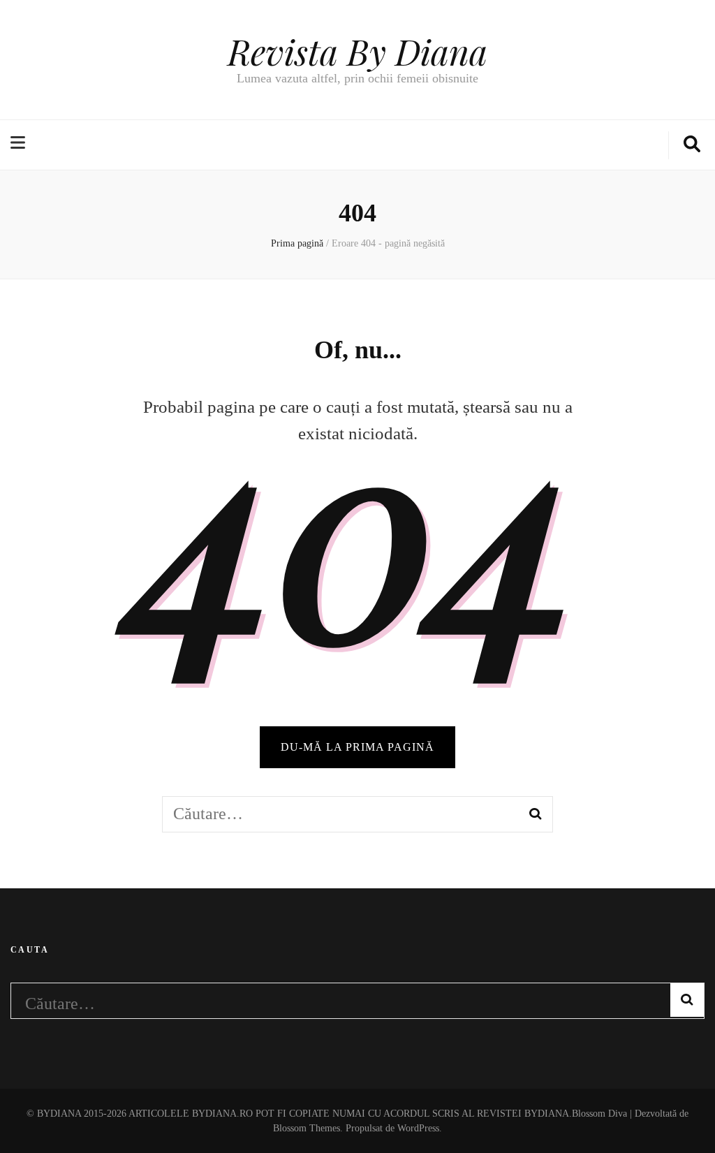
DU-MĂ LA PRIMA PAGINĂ (357, 747)
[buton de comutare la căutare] (692, 145)
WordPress (418, 1128)
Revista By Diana (357, 51)
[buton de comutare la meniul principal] (19, 144)
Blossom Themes (306, 1128)
